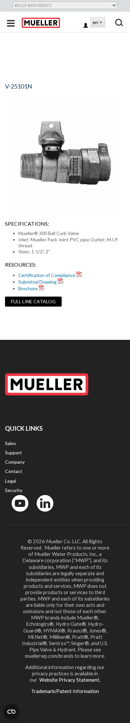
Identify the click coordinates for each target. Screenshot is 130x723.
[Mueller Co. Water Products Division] (41, 23)
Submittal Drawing (37, 282)
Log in (86, 26)
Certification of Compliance (46, 275)
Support (13, 452)
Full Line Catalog (33, 301)
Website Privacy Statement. (69, 680)
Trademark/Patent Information (65, 691)
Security (13, 490)
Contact (13, 471)
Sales (10, 443)
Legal (10, 481)
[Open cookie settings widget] (11, 712)
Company (15, 462)
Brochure (28, 288)
